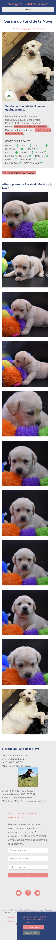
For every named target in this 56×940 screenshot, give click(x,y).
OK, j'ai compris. (33, 927)
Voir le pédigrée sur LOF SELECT (19, 172)
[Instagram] (37, 892)
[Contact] (19, 892)
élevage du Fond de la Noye (28, 4)
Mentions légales (11, 921)
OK (28, 875)
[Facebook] (28, 892)
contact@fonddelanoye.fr (19, 765)
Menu (27, 10)
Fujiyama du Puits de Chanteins (30, 126)
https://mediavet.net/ (36, 801)
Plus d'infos (31, 933)
